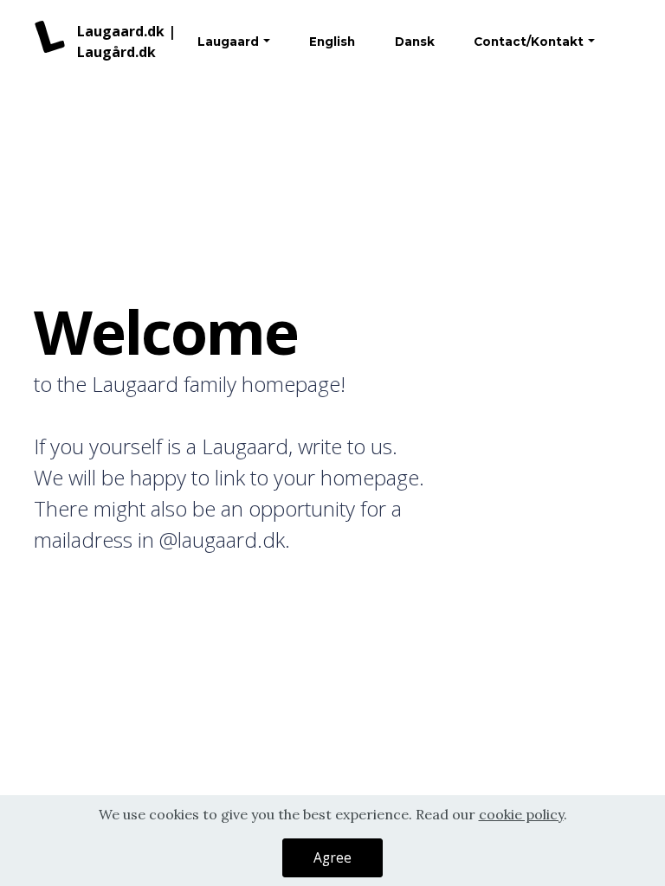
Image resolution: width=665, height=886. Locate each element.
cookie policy (521, 814)
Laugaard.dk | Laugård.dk (126, 41)
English (332, 41)
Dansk (415, 41)
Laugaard (228, 41)
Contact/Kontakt (529, 41)
